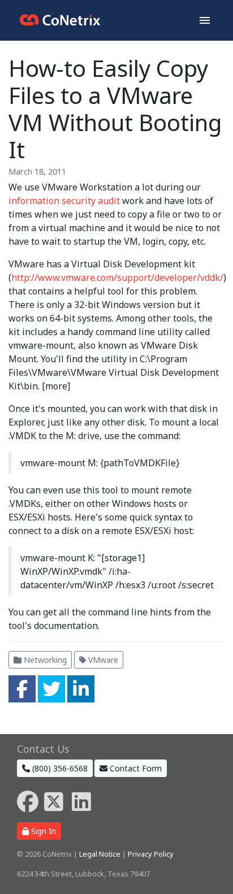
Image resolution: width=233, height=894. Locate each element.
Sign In (42, 831)
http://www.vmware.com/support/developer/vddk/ (117, 277)
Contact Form (134, 768)
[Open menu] (204, 20)
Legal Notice (99, 854)
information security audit (64, 200)
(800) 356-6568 (59, 768)
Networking (44, 659)
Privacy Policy (151, 854)
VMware (102, 659)
